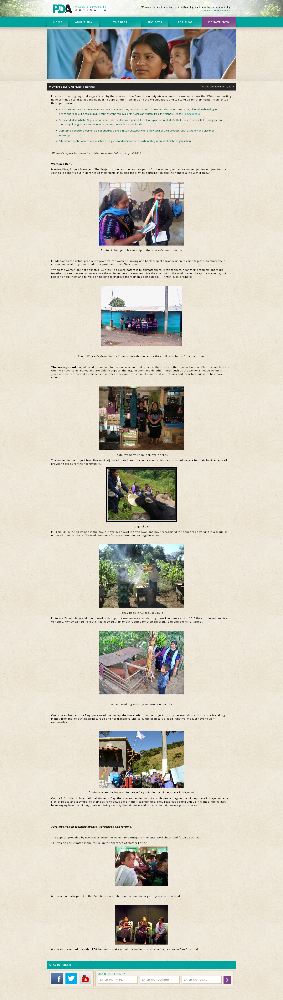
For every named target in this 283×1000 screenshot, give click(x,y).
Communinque (192, 114)
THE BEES (120, 22)
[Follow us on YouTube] (86, 983)
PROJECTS (154, 22)
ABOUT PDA (83, 22)
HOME (57, 22)
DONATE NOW (218, 22)
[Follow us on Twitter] (72, 983)
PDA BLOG (185, 22)
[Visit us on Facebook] (58, 983)
